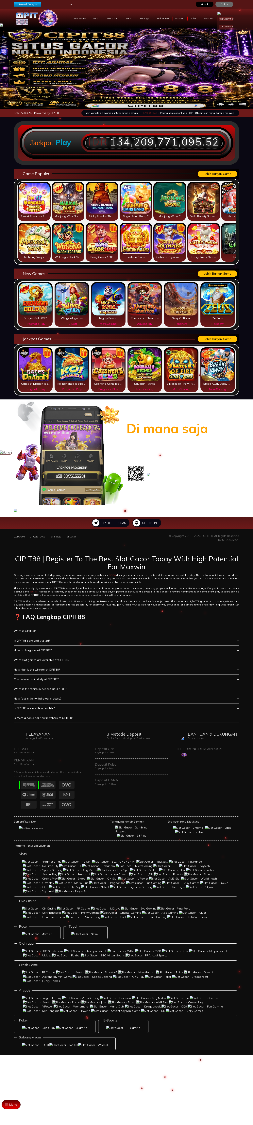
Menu (12, 1104)
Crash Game (162, 18)
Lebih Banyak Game (217, 174)
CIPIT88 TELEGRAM (113, 523)
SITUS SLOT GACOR (38, 537)
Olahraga (144, 18)
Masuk (204, 4)
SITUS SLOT (72, 537)
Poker (194, 18)
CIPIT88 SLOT (56, 537)
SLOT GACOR (19, 537)
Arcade (179, 18)
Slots (96, 18)
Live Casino (112, 18)
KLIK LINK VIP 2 (226, 27)
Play (63, 142)
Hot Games (80, 18)
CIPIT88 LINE (150, 523)
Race (129, 18)
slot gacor (34, 592)
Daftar (224, 4)
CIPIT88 (112, 575)
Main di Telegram (29, 4)
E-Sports (209, 18)
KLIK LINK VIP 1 (226, 19)
